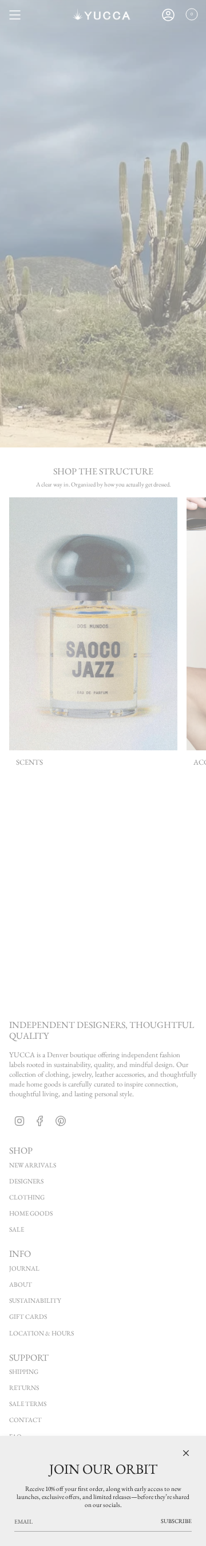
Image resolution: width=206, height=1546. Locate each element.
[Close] (186, 1453)
